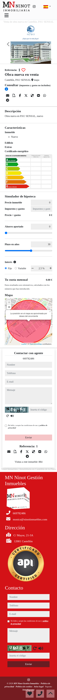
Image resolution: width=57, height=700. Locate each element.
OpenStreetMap (36, 344)
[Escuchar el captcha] (12, 416)
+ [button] (9, 302)
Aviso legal (39, 686)
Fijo (10, 268)
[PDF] (14, 95)
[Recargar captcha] (7, 416)
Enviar (28, 437)
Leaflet (23, 344)
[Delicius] (33, 95)
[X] (26, 95)
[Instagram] (34, 6)
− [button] (9, 307)
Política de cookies (24, 686)
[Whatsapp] (44, 95)
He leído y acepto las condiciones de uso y (27, 426)
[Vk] (39, 95)
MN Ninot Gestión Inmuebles (27, 683)
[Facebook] (20, 95)
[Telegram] (7, 100)
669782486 (28, 358)
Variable (22, 268)
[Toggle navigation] (6, 15)
